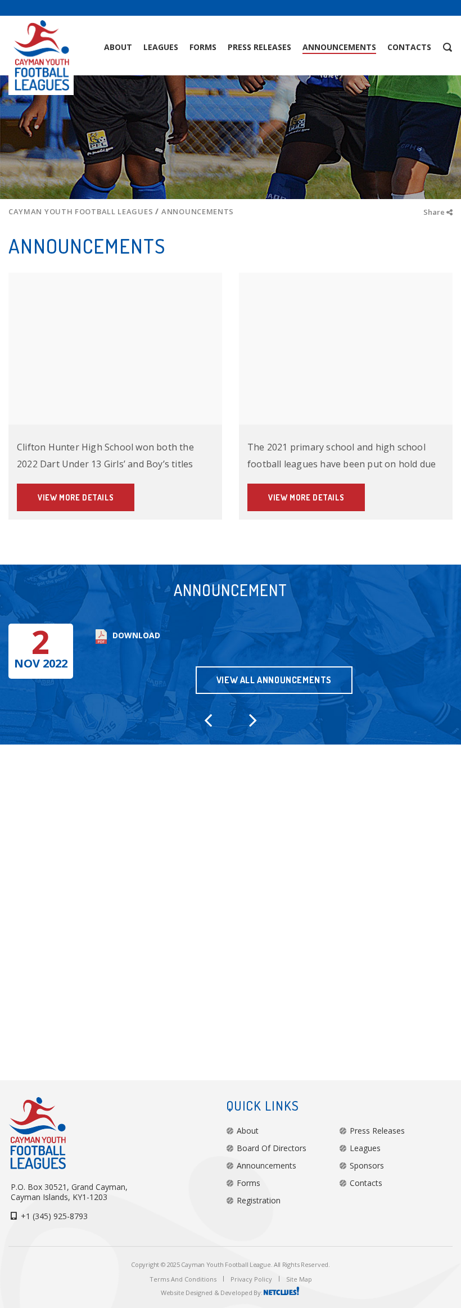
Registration (259, 1200)
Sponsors (367, 1165)
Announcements (266, 1165)
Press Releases (377, 1130)
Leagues (365, 1148)
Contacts (366, 1183)
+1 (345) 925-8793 (54, 1216)
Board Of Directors (271, 1148)
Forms (248, 1183)
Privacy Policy (251, 1279)
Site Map (299, 1279)
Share (434, 212)
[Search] (433, 47)
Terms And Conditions (183, 1279)
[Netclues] (282, 1292)
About (248, 1130)
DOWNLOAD (136, 635)
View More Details (76, 497)
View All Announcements (274, 679)
